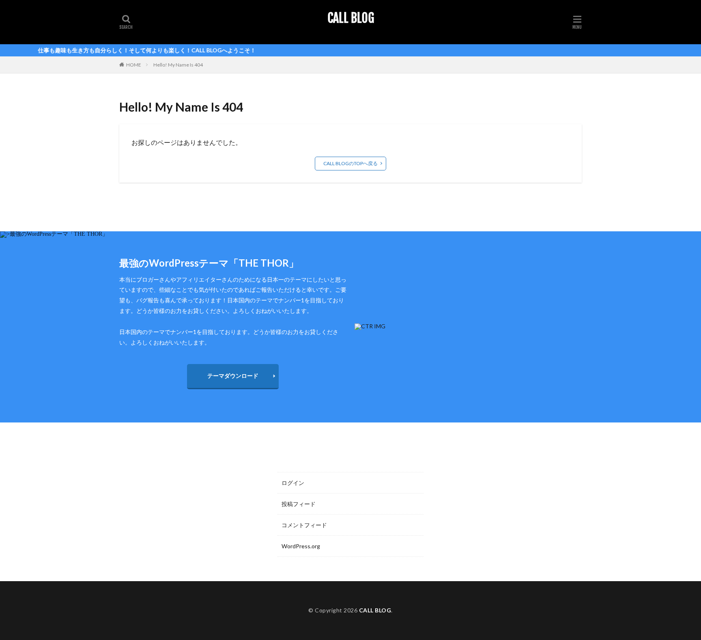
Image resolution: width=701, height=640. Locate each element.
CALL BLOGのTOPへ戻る (350, 163)
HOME (133, 65)
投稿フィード (299, 503)
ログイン (293, 482)
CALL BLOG (350, 18)
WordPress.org (301, 546)
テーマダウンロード (232, 375)
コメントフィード (304, 524)
